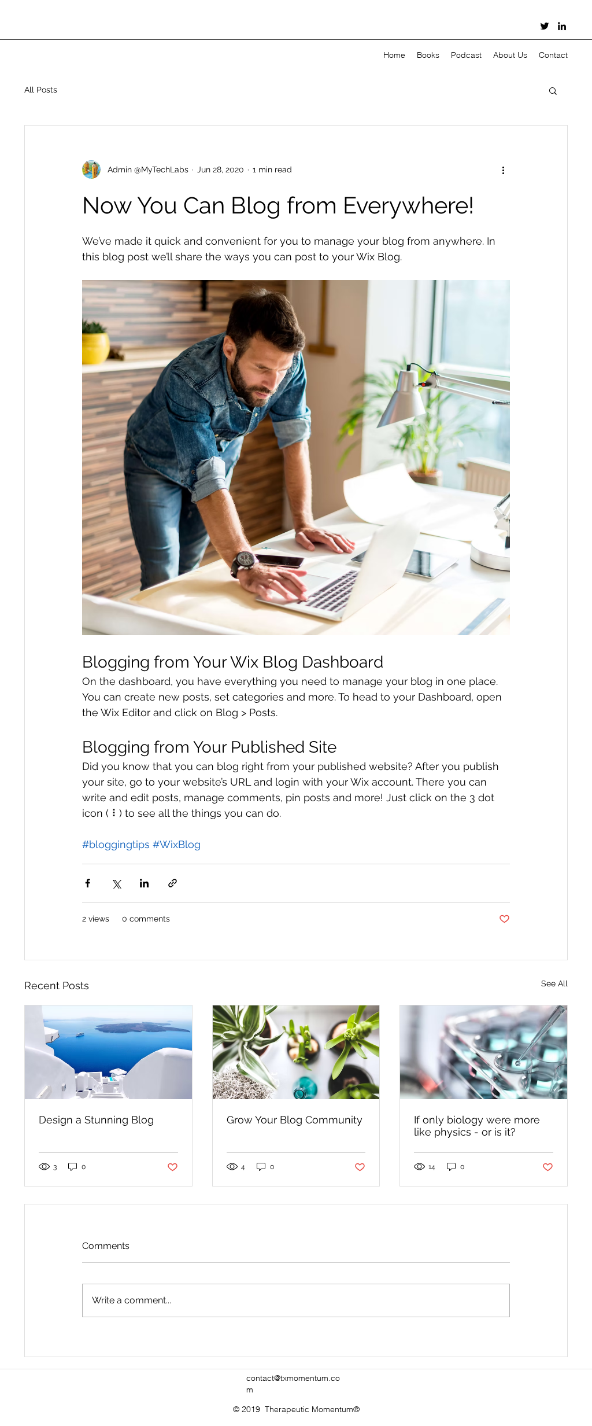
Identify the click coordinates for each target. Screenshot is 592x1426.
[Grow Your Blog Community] (296, 1052)
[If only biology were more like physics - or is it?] (483, 1052)
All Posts (40, 89)
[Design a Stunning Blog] (108, 1052)
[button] (552, 90)
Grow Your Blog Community (294, 1120)
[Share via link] (172, 883)
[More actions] (503, 169)
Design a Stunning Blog (96, 1120)
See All (554, 983)
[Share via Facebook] (87, 883)
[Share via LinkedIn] (144, 883)
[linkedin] (562, 26)
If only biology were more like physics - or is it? (477, 1126)
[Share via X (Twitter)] (115, 883)
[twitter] (544, 26)
